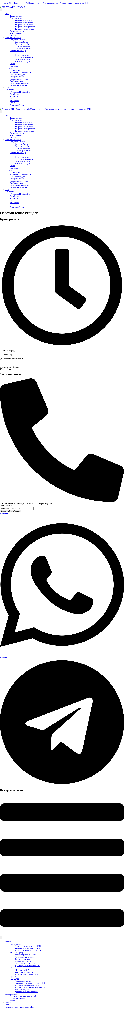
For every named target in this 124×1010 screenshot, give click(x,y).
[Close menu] (1, 111)
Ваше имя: (5, 506)
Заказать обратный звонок (10, 511)
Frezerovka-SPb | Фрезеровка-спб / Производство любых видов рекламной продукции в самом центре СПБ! (44, 3)
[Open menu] (1, 9)
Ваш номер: (5, 508)
